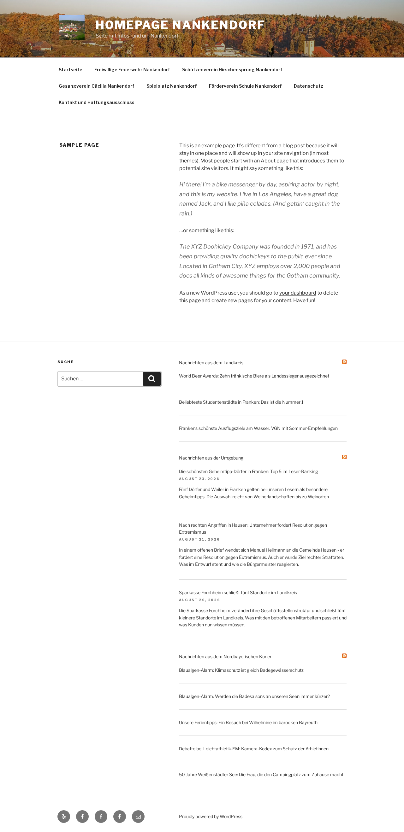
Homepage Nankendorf (180, 25)
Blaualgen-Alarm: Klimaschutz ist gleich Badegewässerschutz (241, 670)
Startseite (70, 69)
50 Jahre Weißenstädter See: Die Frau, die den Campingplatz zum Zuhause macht (261, 774)
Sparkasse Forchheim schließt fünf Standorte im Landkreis (238, 592)
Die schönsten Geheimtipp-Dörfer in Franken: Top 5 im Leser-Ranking (248, 471)
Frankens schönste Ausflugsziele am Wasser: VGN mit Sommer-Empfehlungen (258, 428)
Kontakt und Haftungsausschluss (96, 102)
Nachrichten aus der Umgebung (211, 457)
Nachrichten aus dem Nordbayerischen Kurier (225, 656)
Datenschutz (308, 86)
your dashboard (297, 293)
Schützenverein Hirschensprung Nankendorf (232, 69)
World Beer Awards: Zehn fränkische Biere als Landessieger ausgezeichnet (254, 375)
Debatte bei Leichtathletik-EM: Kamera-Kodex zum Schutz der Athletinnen (254, 748)
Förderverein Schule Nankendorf (245, 86)
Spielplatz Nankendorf (171, 86)
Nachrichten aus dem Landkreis (211, 362)
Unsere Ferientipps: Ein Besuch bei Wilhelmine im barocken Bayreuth (248, 722)
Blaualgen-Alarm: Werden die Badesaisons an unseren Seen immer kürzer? (254, 696)
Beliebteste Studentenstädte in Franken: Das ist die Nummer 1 (241, 402)
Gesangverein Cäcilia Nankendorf (96, 86)
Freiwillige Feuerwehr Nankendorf (132, 69)
